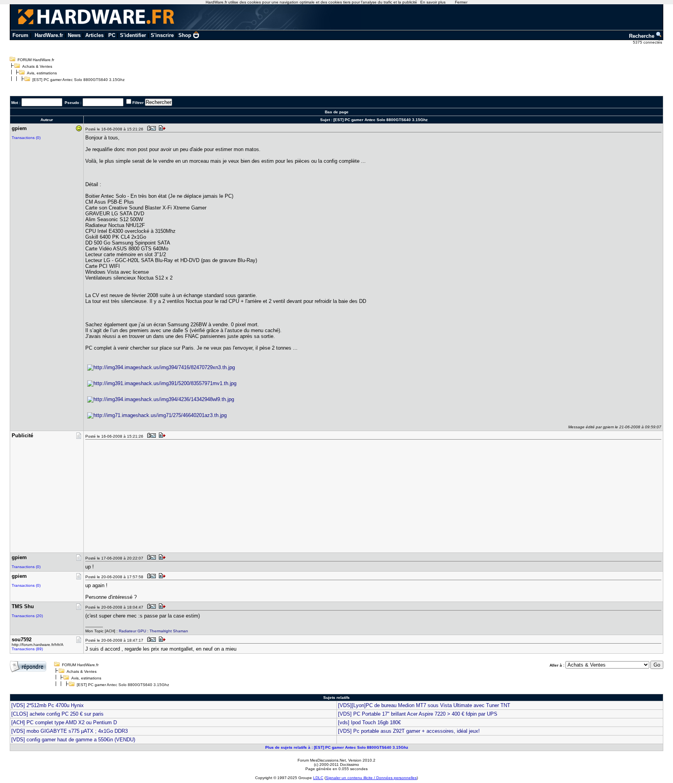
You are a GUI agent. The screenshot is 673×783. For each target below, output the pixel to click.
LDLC (318, 778)
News (74, 35)
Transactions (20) (27, 616)
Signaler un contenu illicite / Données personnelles (371, 778)
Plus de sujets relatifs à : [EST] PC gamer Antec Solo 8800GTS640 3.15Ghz (336, 747)
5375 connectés (648, 42)
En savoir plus (433, 2)
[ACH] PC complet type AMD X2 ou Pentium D (64, 722)
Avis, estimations (42, 73)
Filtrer (138, 102)
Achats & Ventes (37, 66)
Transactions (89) (27, 649)
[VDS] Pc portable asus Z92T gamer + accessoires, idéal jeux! (409, 731)
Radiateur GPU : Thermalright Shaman (153, 631)
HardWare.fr (49, 35)
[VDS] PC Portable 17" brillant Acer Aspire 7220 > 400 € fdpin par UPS (417, 714)
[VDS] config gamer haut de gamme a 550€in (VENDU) (73, 740)
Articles (94, 35)
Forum (20, 35)
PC (111, 35)
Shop (184, 35)
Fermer (461, 2)
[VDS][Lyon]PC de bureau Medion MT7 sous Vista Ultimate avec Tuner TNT (424, 705)
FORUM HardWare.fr (36, 60)
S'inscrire (162, 35)
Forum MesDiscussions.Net (322, 760)
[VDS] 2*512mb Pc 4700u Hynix (47, 705)
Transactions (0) (26, 137)
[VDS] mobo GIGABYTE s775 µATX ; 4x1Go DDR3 (69, 731)
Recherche (642, 36)
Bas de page (337, 112)
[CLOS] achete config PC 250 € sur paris (57, 714)
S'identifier (133, 35)
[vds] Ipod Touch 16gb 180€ (369, 722)
